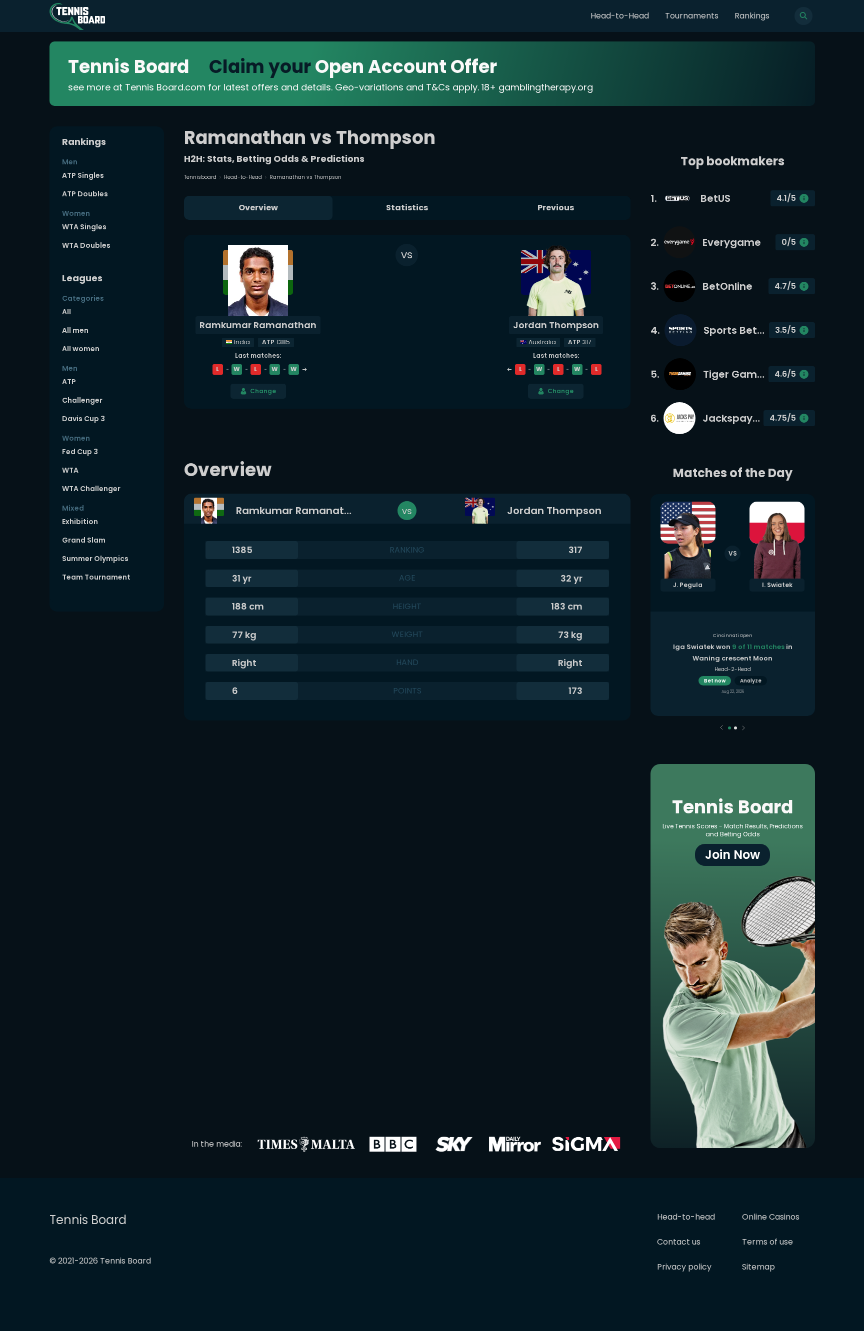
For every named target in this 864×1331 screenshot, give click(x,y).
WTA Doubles (86, 245)
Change (263, 391)
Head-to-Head (619, 15)
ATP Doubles (85, 194)
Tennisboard (200, 177)
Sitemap (758, 1267)
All (66, 312)
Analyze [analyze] (751, 680)
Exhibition (80, 522)
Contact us (678, 1242)
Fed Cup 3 (80, 452)
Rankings (752, 15)
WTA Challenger (91, 489)
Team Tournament (96, 577)
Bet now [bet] (715, 680)
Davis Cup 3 (83, 419)
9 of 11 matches (758, 647)
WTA (70, 470)
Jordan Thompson (556, 325)
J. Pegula (687, 585)
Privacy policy (684, 1267)
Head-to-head (686, 1217)
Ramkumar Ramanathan (258, 325)
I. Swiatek (777, 585)
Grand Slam (84, 540)
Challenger (82, 400)
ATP (69, 382)
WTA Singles (84, 227)
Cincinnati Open (732, 636)
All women (81, 349)
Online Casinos (771, 1217)
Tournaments (691, 15)
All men (75, 330)
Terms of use (767, 1242)
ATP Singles (83, 175)
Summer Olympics (95, 559)
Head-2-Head (732, 669)
